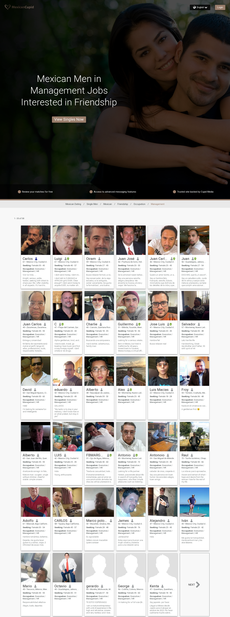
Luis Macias (159, 390)
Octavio (60, 586)
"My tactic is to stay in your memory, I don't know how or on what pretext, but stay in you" (66, 412)
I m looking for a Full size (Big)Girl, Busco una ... (131, 602)
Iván (184, 521)
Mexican (107, 204)
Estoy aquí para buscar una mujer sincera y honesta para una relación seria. (130, 542)
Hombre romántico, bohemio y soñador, (36, 537)
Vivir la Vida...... (29, 275)
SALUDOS (59, 406)
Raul (184, 455)
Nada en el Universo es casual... (194, 406)
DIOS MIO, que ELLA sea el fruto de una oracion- (194, 275)
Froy (185, 390)
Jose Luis (157, 324)
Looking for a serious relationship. (131, 340)
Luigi (58, 259)
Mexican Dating (73, 204)
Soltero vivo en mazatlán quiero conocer (97, 541)
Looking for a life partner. (129, 471)
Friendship (123, 204)
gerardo (92, 586)
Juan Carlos (159, 259)
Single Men (92, 204)
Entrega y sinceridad (32, 340)
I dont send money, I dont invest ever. (67, 275)
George (123, 586)
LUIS (58, 455)
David (27, 390)
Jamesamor (123, 537)
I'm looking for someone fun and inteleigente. (34, 410)
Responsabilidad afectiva (34, 602)
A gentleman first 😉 (190, 409)
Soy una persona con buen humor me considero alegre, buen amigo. (162, 477)
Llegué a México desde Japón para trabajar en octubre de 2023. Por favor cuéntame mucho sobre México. (161, 609)
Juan (185, 259)
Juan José (126, 259)
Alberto (92, 390)
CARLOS (60, 521)
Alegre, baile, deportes (32, 605)
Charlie (91, 324)
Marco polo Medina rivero (97, 521)
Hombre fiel (155, 340)
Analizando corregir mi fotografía (36, 471)
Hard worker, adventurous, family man (98, 345)
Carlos (28, 259)
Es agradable (92, 537)
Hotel (25, 406)
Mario (27, 586)
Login (220, 7)
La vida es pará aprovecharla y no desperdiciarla (194, 471)
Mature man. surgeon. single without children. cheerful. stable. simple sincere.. (35, 477)
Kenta (154, 586)
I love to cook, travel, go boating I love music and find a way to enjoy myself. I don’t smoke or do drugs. (67, 347)
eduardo (60, 390)
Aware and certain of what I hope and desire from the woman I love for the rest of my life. (193, 478)
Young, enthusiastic (63, 475)
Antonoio (157, 455)
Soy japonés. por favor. (160, 602)
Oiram (91, 259)
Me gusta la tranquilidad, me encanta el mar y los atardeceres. (192, 540)
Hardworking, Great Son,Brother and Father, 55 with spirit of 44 (193, 346)
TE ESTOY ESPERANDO (96, 602)
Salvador (188, 324)
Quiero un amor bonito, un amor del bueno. (163, 275)
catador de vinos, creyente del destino (163, 471)
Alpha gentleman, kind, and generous (67, 340)
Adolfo (28, 521)
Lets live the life (188, 340)
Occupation (139, 204)
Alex (121, 390)
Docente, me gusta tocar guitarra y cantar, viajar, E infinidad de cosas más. (34, 542)
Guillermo (125, 324)
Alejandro (157, 521)
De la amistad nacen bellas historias (131, 275)
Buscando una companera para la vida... (99, 340)
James (123, 521)
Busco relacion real (158, 344)
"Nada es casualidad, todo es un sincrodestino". (99, 471)
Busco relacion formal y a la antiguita (99, 275)
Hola (56, 471)
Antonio (124, 455)
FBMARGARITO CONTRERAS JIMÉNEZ (95, 455)
